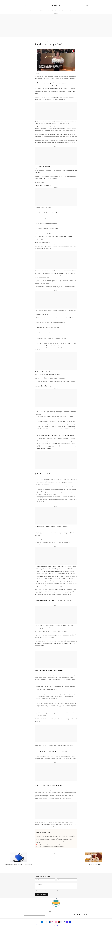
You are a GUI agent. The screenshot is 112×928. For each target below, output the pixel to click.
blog (50, 911)
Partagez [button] (37, 73)
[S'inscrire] (43, 914)
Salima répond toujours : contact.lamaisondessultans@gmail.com (50, 846)
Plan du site (56, 925)
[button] (25, 6)
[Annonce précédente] (24, 1)
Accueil (36, 41)
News (39, 41)
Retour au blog (56, 869)
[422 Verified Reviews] (56, 907)
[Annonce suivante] (87, 1)
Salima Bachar (38, 47)
